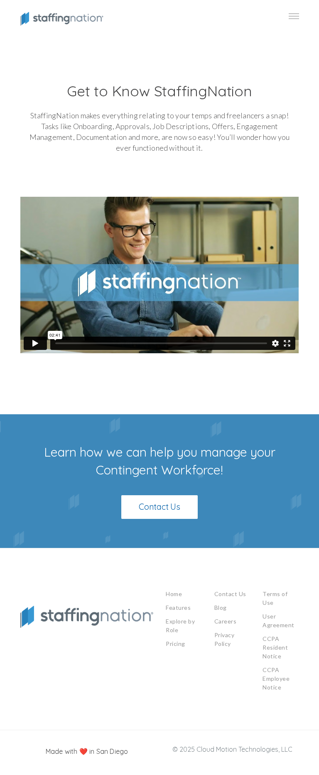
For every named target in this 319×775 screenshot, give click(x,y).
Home (174, 593)
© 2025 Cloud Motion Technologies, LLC (232, 749)
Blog (220, 607)
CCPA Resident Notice (275, 647)
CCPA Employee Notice (276, 678)
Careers (225, 621)
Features (178, 607)
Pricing (175, 643)
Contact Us (230, 593)
